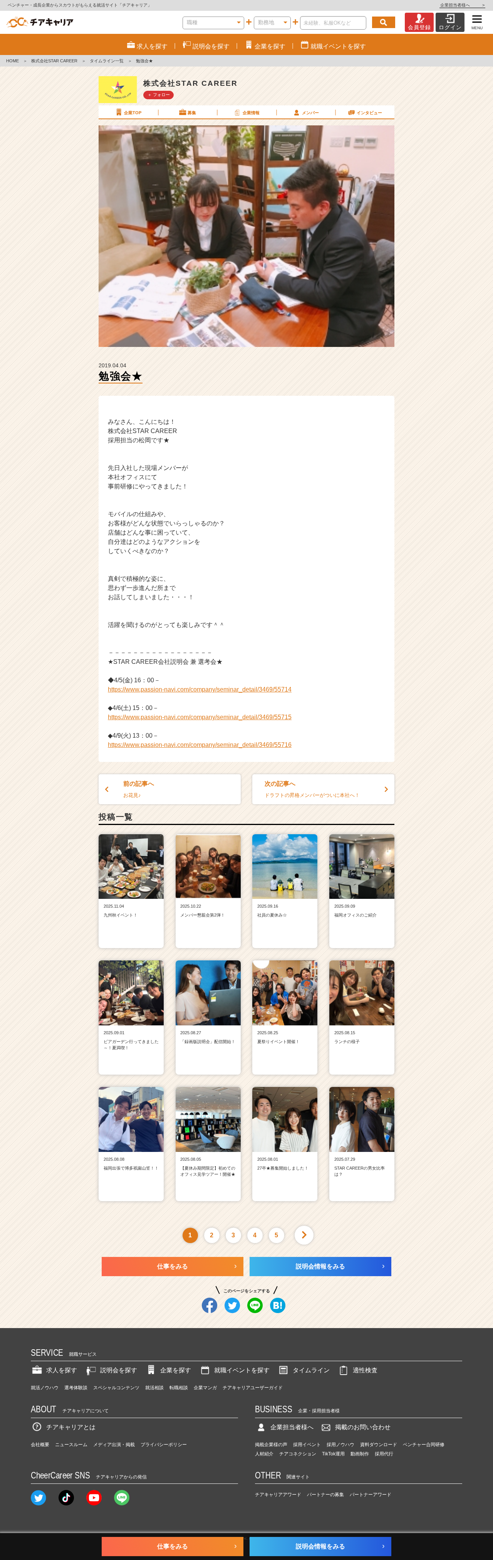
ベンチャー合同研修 (423, 1444)
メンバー (310, 112)
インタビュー (369, 112)
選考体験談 (75, 1387)
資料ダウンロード (378, 1444)
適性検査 (365, 1370)
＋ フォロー (159, 94)
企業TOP (132, 112)
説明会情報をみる (320, 1266)
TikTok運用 (333, 1454)
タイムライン (311, 1370)
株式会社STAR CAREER (54, 60)
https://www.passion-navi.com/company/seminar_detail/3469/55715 (200, 717)
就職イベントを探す (242, 1370)
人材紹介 (264, 1454)
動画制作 (359, 1454)
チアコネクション (297, 1454)
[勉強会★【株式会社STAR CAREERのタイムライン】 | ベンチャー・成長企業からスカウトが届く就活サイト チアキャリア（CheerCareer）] (40, 22)
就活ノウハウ (45, 1387)
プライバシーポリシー (164, 1444)
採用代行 (384, 1454)
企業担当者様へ (462, 5)
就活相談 (154, 1387)
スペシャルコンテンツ (116, 1387)
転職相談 (178, 1387)
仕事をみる (172, 1266)
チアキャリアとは (71, 1427)
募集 (192, 112)
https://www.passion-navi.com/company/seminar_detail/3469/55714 (200, 689)
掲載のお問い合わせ (363, 1427)
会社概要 (40, 1444)
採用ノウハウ (340, 1444)
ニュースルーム (71, 1444)
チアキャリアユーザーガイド (253, 1387)
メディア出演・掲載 (114, 1444)
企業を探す (175, 1370)
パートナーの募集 (325, 1494)
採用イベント (307, 1444)
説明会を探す (118, 1370)
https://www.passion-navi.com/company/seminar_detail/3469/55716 (200, 745)
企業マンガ (205, 1387)
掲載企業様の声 (271, 1444)
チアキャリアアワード (278, 1494)
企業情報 (251, 112)
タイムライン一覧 (107, 60)
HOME (12, 60)
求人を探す (61, 1370)
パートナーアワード (370, 1494)
